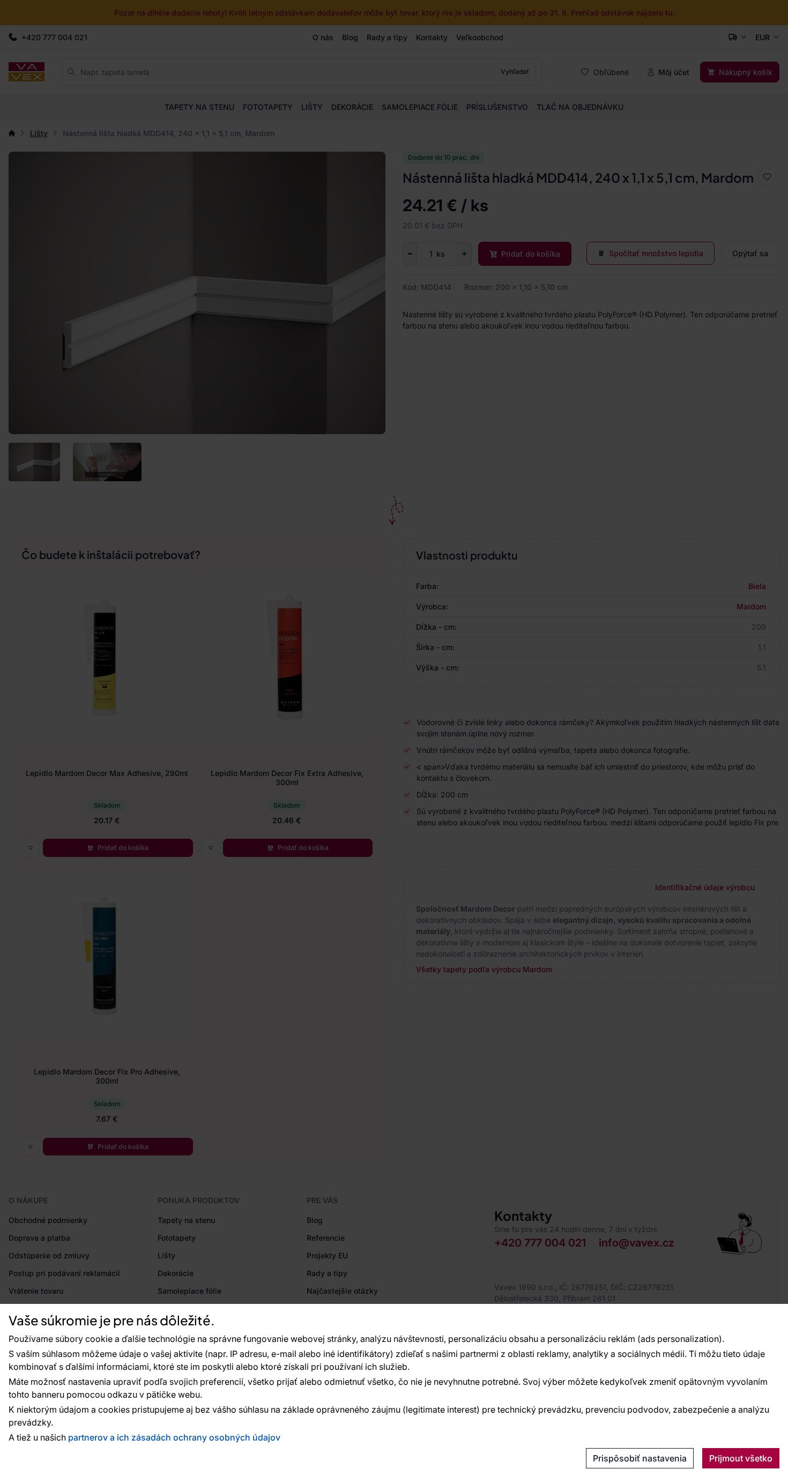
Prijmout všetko (740, 1458)
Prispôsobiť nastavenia (640, 1458)
